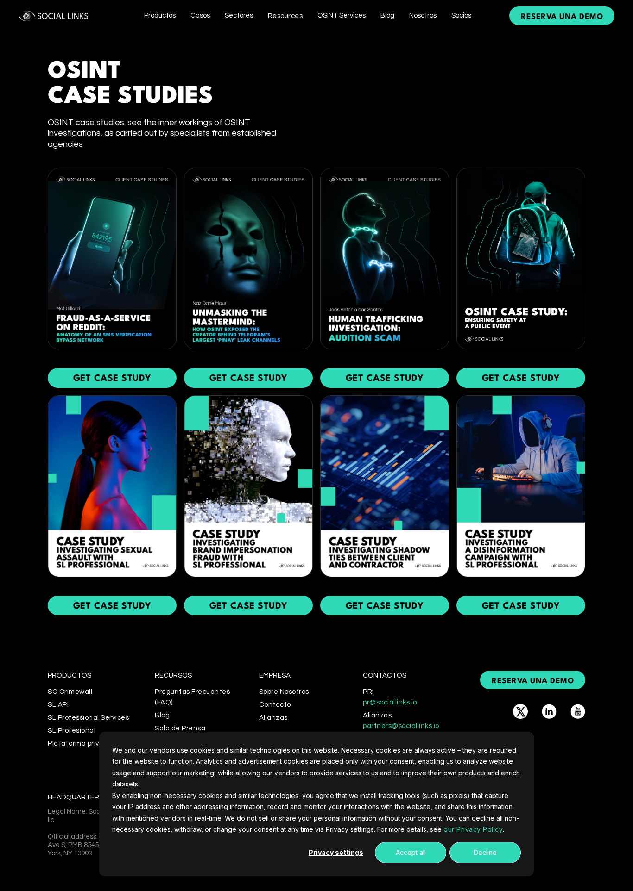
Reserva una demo (562, 17)
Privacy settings (336, 852)
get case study (112, 378)
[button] (160, 15)
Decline (485, 852)
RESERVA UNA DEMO (533, 681)
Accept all (411, 852)
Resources (285, 15)
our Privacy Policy (473, 829)
